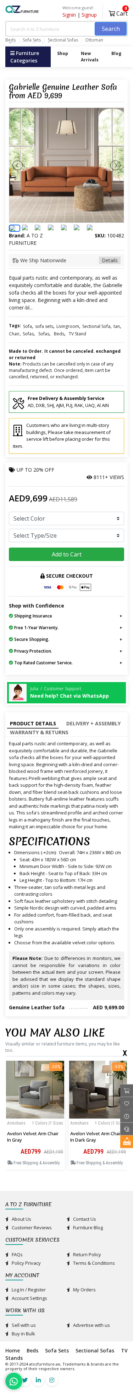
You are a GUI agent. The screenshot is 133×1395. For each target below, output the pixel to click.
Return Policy (86, 1254)
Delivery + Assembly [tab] (93, 723)
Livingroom (67, 326)
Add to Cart (67, 554)
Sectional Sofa (96, 326)
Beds (10, 40)
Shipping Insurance (32, 616)
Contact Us (84, 1219)
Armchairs (16, 1123)
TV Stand (77, 334)
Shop (62, 53)
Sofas (28, 334)
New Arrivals (90, 56)
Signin (69, 14)
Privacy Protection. (32, 651)
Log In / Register (28, 1289)
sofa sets (44, 326)
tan (116, 326)
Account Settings (29, 1298)
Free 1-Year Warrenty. (36, 628)
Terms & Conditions (93, 1263)
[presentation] (124, 1051)
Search (111, 29)
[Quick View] (35, 1136)
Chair (14, 334)
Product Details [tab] (33, 723)
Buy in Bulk (23, 1333)
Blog (116, 53)
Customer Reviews (31, 1227)
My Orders (84, 1289)
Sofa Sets (32, 40)
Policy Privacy (26, 1263)
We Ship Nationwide (68, 260)
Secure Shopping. (31, 639)
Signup (89, 14)
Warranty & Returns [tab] (39, 732)
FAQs (17, 1254)
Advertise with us (91, 1325)
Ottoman (94, 40)
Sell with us (23, 1325)
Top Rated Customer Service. (43, 663)
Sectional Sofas (63, 40)
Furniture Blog (87, 1227)
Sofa (27, 326)
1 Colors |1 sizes (47, 1123)
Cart (121, 12)
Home (12, 1350)
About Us (21, 1219)
